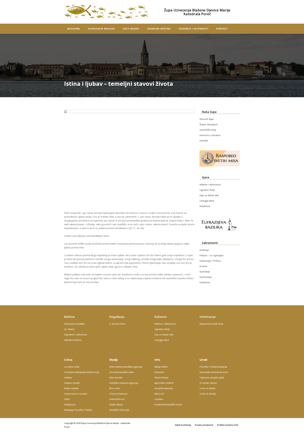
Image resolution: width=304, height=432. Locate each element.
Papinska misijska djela (212, 377)
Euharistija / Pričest (210, 260)
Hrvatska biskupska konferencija (81, 372)
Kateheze (205, 206)
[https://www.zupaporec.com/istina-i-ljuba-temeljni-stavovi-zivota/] (129, 159)
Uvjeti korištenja (183, 425)
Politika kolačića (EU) (227, 425)
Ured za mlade (207, 388)
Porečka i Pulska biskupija (213, 366)
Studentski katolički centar (168, 404)
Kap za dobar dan (209, 195)
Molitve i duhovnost (210, 184)
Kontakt (222, 28)
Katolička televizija (119, 409)
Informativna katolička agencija (125, 366)
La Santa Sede (71, 366)
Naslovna (73, 28)
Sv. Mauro (69, 329)
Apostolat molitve (164, 382)
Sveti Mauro (131, 28)
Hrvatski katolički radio (121, 372)
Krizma (203, 266)
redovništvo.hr (117, 399)
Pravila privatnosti (204, 425)
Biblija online (161, 366)
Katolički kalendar (163, 388)
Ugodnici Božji (207, 189)
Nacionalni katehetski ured (214, 372)
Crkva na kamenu (118, 393)
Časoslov (159, 372)
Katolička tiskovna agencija (123, 382)
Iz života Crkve (117, 323)
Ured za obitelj (208, 393)
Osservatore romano (75, 393)
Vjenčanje (205, 271)
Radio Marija (116, 404)
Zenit (67, 399)
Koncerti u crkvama (210, 135)
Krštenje (204, 250)
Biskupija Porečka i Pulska (78, 409)
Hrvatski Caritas (208, 382)
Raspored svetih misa (211, 323)
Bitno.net (159, 393)
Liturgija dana (207, 200)
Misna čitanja (161, 377)
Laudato (158, 399)
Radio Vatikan (71, 388)
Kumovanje (206, 276)
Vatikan (68, 377)
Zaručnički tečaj (208, 129)
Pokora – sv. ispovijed (211, 255)
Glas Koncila (115, 377)
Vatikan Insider (72, 382)
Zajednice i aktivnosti (193, 28)
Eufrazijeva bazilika (101, 28)
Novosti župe (207, 119)
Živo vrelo (114, 388)
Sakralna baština (159, 28)
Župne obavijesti (209, 124)
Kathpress (70, 404)
